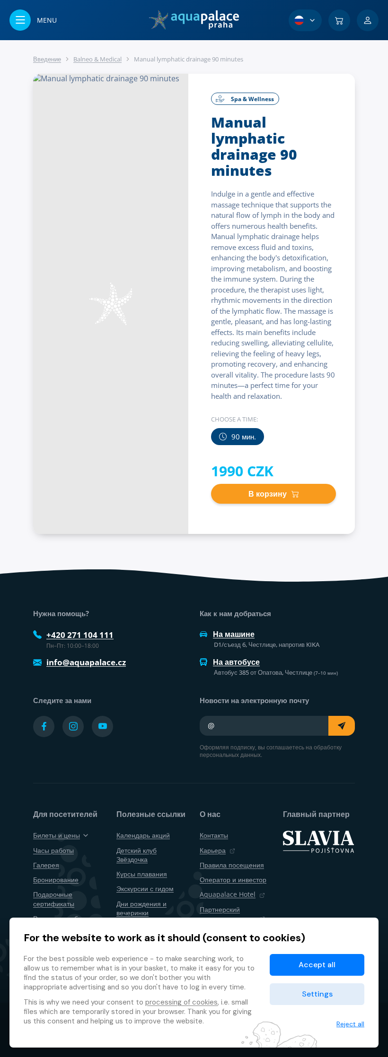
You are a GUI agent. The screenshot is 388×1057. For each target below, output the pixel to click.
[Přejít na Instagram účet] (73, 726)
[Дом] (194, 19)
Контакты (214, 835)
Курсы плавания (141, 873)
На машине (234, 634)
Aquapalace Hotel (228, 894)
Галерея (46, 864)
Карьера (213, 850)
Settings (317, 994)
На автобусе (236, 662)
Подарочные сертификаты (53, 899)
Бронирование (56, 879)
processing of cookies (181, 1002)
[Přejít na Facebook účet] (43, 726)
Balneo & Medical (97, 59)
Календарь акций (143, 835)
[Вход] (368, 20)
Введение (47, 59)
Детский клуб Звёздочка (136, 855)
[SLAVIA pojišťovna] (318, 841)
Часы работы (53, 850)
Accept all (317, 965)
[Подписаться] (341, 726)
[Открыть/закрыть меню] (33, 20)
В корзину (267, 494)
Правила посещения (232, 864)
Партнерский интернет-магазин (228, 914)
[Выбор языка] (305, 20)
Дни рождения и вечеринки (141, 908)
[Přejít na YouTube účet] (102, 726)
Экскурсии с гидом (145, 888)
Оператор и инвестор (233, 879)
